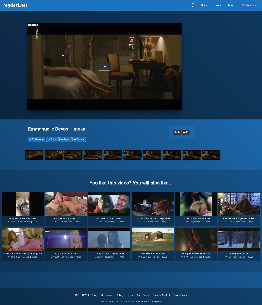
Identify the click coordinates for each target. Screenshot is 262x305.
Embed (53, 139)
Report (66, 139)
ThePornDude (249, 5)
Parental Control (161, 295)
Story (95, 295)
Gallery (120, 295)
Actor (231, 5)
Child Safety (143, 295)
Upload (218, 5)
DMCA (85, 295)
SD (186, 132)
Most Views (107, 295)
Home (204, 5)
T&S (77, 295)
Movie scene (38, 139)
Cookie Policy (180, 295)
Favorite (80, 139)
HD (178, 132)
